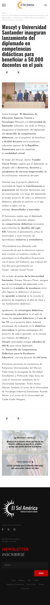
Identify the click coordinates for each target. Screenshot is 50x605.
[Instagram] (14, 530)
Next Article (24, 462)
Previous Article (26, 438)
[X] (8, 530)
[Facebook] (2, 530)
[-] (25, 5)
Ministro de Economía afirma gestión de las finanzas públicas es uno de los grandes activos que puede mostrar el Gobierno (25, 444)
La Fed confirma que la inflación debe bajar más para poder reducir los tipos (25, 466)
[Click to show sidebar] (2, 41)
